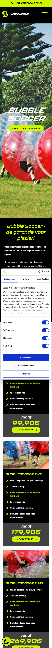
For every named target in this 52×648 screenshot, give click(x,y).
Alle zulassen (26, 357)
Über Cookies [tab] (43, 279)
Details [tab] (26, 279)
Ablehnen (26, 374)
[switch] (45, 330)
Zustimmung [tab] (9, 279)
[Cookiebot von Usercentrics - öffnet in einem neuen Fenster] (38, 272)
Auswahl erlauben (26, 366)
